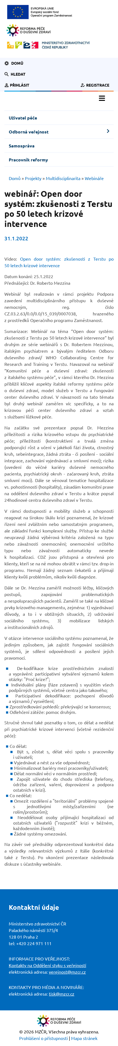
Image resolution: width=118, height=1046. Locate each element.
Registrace (97, 85)
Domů (17, 63)
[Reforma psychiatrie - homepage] (28, 30)
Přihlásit (19, 85)
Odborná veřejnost (29, 131)
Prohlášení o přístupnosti (43, 1038)
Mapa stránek (84, 1038)
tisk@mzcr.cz (61, 993)
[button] (18, 74)
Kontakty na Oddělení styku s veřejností (47, 965)
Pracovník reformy (28, 159)
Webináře (94, 178)
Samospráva (22, 145)
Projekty (33, 178)
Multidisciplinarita (63, 178)
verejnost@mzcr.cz (67, 972)
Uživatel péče (23, 117)
